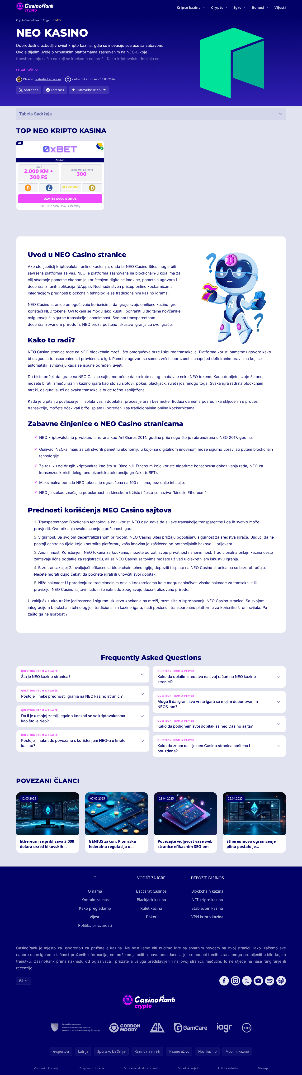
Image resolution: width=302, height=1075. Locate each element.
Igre (237, 7)
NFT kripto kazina (207, 899)
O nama (95, 891)
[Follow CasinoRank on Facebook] (224, 980)
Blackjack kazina (151, 899)
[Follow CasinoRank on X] (247, 980)
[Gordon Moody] (124, 1027)
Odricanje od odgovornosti (141, 1068)
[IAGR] (224, 1027)
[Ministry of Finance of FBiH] (75, 1027)
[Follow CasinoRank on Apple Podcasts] (281, 980)
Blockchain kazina (207, 891)
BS (21, 980)
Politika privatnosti (95, 925)
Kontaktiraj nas (95, 899)
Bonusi (258, 7)
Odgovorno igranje (92, 1068)
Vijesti (280, 7)
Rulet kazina (151, 908)
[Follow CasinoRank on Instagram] (235, 980)
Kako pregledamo (95, 908)
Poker (151, 916)
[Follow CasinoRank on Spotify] (269, 980)
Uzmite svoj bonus (60, 198)
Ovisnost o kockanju (46, 1068)
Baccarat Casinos (151, 891)
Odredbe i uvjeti (188, 1068)
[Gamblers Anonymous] (157, 1027)
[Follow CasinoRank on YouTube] (258, 980)
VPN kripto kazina (207, 916)
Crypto (217, 7)
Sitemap (263, 1068)
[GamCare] (190, 1027)
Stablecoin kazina (207, 908)
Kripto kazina (189, 7)
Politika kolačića (228, 1068)
